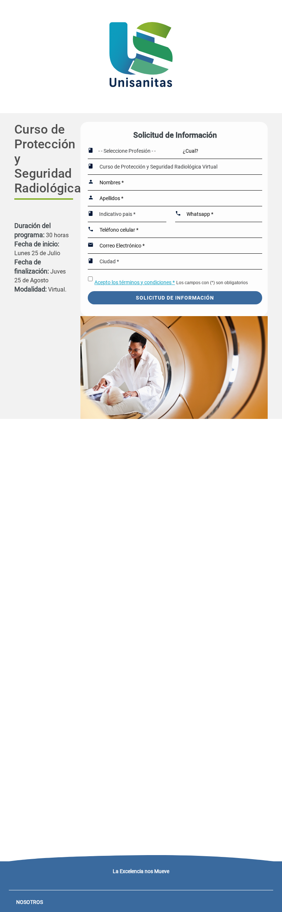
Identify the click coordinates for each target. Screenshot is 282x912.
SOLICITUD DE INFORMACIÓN (175, 298)
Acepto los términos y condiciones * (134, 282)
